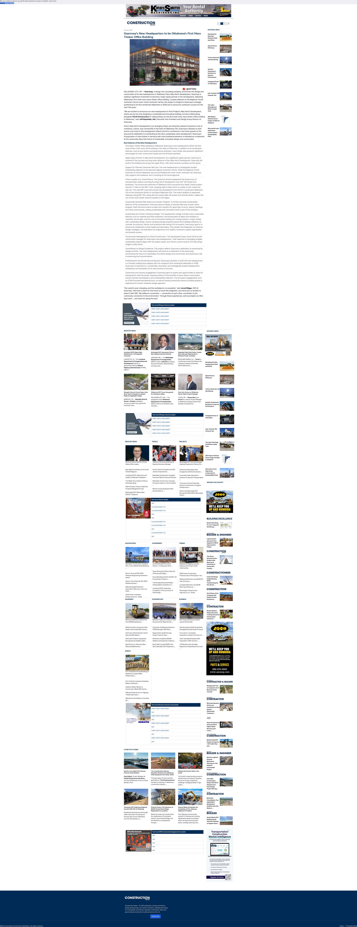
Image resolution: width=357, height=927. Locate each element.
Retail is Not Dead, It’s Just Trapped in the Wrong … (213, 525)
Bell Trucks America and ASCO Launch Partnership (190, 621)
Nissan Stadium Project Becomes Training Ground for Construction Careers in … (213, 614)
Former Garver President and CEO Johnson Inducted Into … (164, 471)
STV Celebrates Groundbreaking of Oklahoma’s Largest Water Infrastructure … (137, 674)
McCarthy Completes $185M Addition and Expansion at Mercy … (164, 640)
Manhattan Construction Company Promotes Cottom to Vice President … (164, 483)
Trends (182, 543)
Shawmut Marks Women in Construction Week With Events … (137, 688)
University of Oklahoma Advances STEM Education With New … (164, 628)
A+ (224, 23)
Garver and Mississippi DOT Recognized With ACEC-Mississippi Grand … (191, 493)
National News (214, 30)
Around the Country (215, 482)
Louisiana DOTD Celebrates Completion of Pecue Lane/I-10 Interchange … (163, 590)
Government (157, 543)
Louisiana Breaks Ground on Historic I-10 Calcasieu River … (163, 565)
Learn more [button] (52, 1)
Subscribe (155, 916)
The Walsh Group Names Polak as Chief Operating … (137, 482)
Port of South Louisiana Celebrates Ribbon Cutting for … (137, 682)
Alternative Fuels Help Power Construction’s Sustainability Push (213, 132)
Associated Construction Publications (17, 926)
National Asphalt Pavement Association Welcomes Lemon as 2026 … (136, 589)
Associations (130, 543)
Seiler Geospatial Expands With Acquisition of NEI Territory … (190, 640)
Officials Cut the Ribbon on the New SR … (137, 699)
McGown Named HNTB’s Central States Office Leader (136, 463)
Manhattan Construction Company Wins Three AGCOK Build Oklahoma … (137, 566)
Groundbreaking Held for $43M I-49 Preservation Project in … (164, 578)
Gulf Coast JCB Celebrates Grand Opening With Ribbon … (136, 634)
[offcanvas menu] (228, 23)
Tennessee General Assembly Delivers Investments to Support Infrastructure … (190, 485)
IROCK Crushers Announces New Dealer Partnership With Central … (137, 628)
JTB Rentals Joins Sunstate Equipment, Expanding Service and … (191, 646)
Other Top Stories (131, 749)
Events (128, 651)
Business (182, 599)
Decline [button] (2, 3)
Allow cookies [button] (9, 3)
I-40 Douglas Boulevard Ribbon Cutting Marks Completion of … (163, 584)
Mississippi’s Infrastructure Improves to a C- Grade (188, 591)
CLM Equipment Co (158, 507)
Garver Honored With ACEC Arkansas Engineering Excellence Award (136, 575)
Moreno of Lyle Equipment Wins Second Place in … (163, 490)
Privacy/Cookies (351, 926)
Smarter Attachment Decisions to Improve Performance (212, 73)
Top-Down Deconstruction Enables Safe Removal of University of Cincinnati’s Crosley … (212, 562)
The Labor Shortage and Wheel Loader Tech (211, 444)
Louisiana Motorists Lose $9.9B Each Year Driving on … (190, 586)
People (155, 441)
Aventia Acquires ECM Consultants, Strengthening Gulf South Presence (191, 628)
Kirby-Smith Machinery (160, 309)
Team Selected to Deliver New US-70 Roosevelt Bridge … (164, 572)
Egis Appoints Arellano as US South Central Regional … (137, 471)
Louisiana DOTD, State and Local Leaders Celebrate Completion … (136, 476)
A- (219, 23)
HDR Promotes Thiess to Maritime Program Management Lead (137, 488)
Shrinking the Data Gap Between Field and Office (211, 364)
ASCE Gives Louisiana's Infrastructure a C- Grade (134, 596)
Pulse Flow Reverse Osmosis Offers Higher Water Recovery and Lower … (213, 726)
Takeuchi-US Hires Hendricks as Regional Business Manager (163, 463)
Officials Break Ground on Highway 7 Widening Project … (137, 694)
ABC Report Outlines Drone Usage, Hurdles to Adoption (212, 457)
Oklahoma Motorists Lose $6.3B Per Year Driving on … (191, 580)
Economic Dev (157, 599)
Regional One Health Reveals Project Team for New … (162, 634)
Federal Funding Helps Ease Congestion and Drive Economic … (191, 471)
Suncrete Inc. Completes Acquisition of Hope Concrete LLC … (191, 634)
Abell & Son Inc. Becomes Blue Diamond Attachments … (136, 645)
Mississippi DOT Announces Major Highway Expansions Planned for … (191, 463)
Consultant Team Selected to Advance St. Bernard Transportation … (191, 477)
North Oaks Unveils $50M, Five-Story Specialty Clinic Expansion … (164, 645)
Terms (342, 926)
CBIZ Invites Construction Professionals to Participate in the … (191, 574)
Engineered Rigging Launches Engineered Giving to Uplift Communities (189, 566)
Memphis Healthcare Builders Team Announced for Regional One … (164, 621)
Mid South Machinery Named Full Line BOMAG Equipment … (136, 621)
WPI (153, 503)
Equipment (129, 599)
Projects (183, 441)
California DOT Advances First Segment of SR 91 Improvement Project (212, 543)
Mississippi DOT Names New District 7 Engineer (135, 493)
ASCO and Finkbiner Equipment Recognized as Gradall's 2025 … (136, 640)
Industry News (130, 331)
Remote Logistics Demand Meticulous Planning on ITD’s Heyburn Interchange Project (212, 763)
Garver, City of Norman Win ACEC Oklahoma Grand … (136, 582)
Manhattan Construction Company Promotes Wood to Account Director (164, 476)
